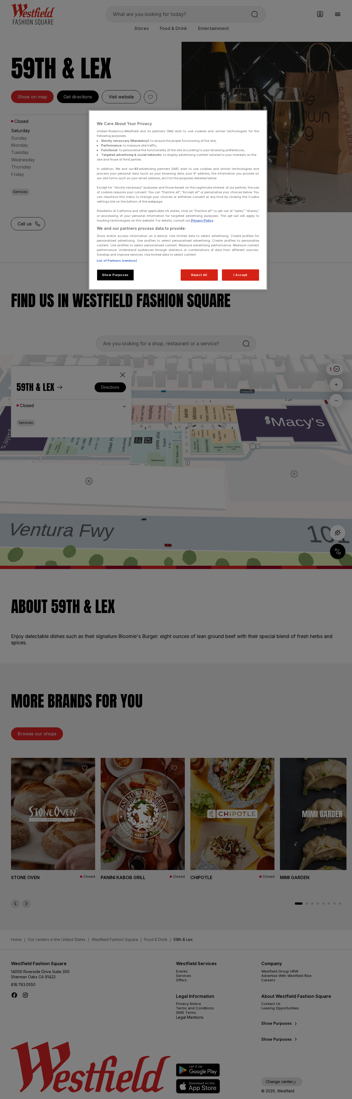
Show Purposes (115, 275)
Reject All (199, 275)
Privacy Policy (201, 220)
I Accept (240, 275)
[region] (178, 200)
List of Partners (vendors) (117, 261)
